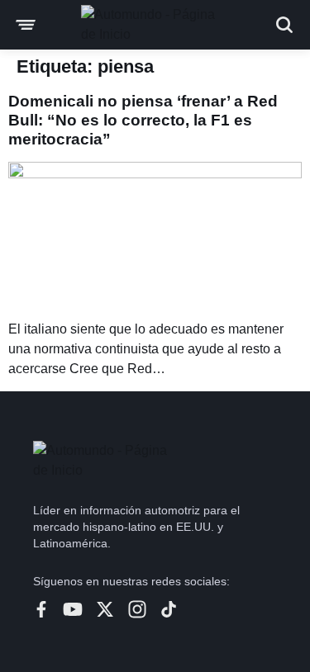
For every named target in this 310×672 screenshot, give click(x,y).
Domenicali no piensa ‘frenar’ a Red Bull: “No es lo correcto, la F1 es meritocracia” (143, 120)
